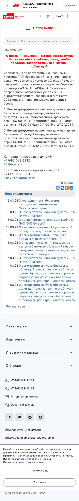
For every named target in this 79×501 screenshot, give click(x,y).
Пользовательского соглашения (23, 462)
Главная (11, 41)
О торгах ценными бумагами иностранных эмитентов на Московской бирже (39, 204)
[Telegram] (58, 188)
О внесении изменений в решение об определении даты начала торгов (46, 229)
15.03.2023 (68, 183)
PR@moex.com (14, 164)
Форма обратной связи (20, 178)
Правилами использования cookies (25, 456)
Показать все (15, 306)
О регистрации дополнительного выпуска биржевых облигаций (42, 237)
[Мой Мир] (71, 188)
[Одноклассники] (67, 188)
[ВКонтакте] (62, 188)
